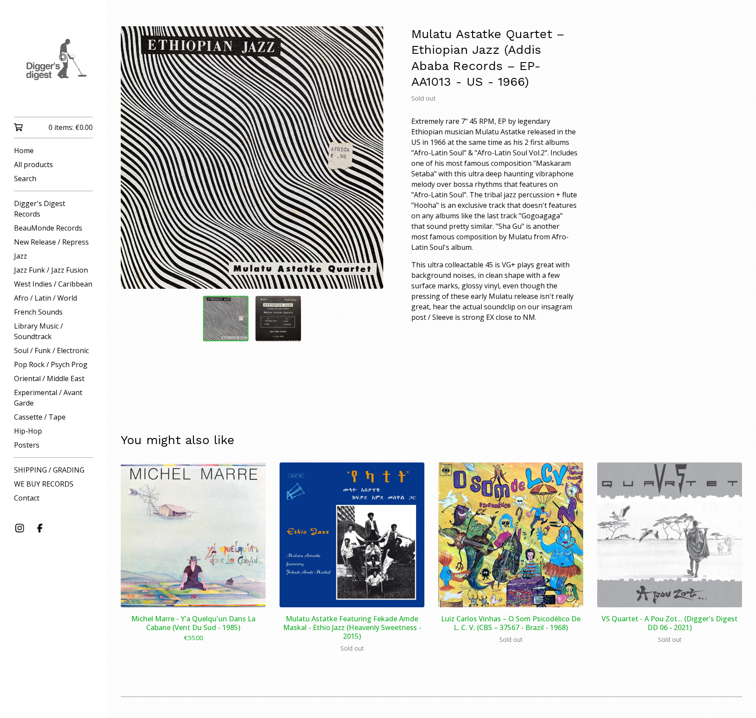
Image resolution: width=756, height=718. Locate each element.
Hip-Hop (28, 431)
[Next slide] (371, 157)
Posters (26, 445)
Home (24, 150)
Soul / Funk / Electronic (51, 350)
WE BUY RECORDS (44, 484)
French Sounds (38, 312)
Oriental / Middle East (49, 378)
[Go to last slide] (133, 157)
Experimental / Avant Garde (48, 398)
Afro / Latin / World (45, 298)
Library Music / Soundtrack (38, 331)
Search (25, 178)
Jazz (20, 256)
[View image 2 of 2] (278, 318)
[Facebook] (40, 528)
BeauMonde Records (48, 228)
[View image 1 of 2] (225, 318)
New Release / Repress (51, 242)
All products (33, 164)
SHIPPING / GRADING (49, 470)
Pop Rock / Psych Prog (51, 364)
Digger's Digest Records (39, 209)
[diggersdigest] (53, 64)
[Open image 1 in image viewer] (252, 157)
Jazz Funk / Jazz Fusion (51, 270)
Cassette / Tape (40, 417)
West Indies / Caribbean (53, 284)
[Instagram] (19, 528)
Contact (26, 498)
